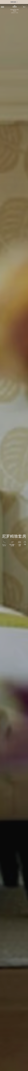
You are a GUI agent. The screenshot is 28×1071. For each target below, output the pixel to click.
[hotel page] (14, 7)
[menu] (2, 7)
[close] (17, 2)
